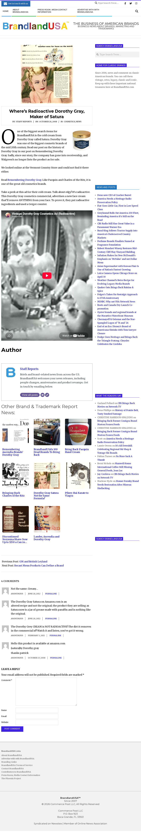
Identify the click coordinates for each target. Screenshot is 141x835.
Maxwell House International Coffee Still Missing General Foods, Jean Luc (114, 467)
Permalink (51, 594)
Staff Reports (24, 122)
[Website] (47, 395)
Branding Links (9, 762)
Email (4, 716)
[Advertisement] (115, 136)
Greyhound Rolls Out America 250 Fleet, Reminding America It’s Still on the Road (118, 216)
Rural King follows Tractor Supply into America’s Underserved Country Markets (117, 234)
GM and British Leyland (33, 561)
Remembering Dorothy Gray (24, 179)
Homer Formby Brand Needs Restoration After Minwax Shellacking (118, 484)
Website (4, 722)
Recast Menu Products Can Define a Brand (39, 565)
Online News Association (92, 823)
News (78, 122)
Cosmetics (69, 122)
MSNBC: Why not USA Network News (116, 301)
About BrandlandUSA (11, 755)
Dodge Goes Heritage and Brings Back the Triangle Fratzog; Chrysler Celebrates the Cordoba (117, 340)
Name (4, 710)
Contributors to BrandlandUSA (16, 772)
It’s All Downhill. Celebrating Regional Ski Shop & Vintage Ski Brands (115, 449)
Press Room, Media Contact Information (20, 775)
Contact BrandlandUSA (12, 768)
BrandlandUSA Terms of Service (16, 765)
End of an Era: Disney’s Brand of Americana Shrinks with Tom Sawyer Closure (116, 330)
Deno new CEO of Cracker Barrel (114, 195)
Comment (6, 680)
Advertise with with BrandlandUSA (17, 758)
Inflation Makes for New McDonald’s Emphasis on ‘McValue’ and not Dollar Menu (117, 259)
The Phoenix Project (11, 778)
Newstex (56, 823)
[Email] (42, 395)
